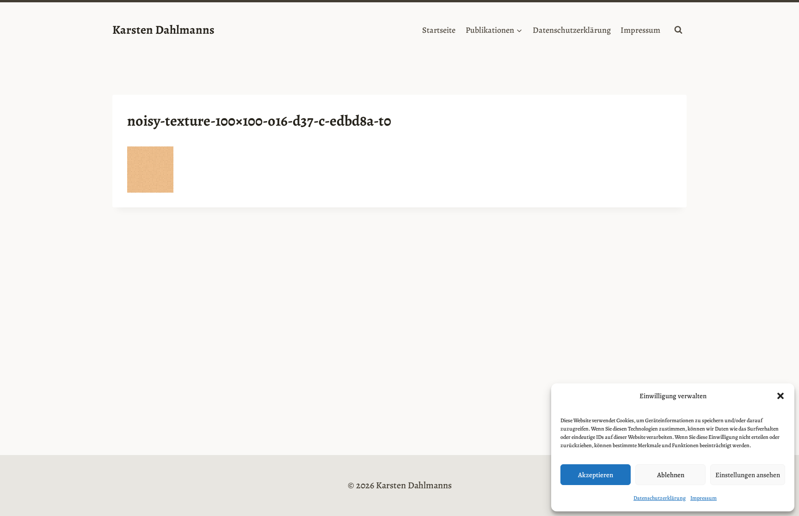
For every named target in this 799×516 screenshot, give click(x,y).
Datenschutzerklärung (659, 498)
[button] (780, 396)
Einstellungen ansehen (747, 475)
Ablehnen (670, 475)
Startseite (438, 30)
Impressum (703, 498)
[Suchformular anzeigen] (678, 30)
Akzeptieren (595, 475)
